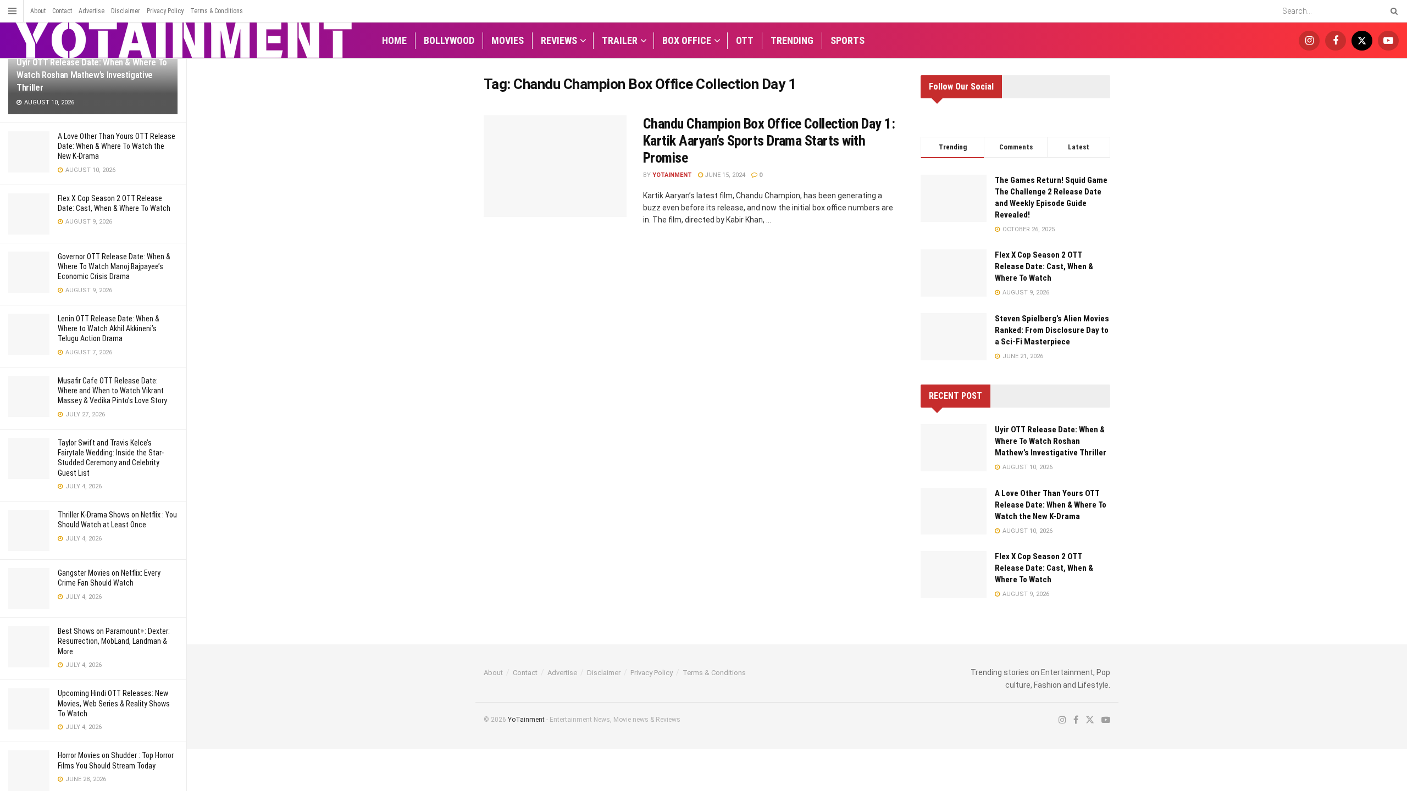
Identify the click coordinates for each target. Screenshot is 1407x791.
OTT (745, 40)
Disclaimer (125, 11)
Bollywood (449, 40)
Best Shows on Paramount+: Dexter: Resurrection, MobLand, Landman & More (114, 641)
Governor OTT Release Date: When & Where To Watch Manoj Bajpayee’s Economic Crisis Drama (114, 266)
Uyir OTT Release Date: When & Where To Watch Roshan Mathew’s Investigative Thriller (1050, 441)
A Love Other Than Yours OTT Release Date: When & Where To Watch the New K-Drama (116, 146)
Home (394, 40)
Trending (792, 40)
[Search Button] (1392, 11)
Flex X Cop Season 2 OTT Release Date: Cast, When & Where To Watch (1044, 266)
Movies (507, 40)
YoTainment (672, 175)
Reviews (559, 40)
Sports (847, 40)
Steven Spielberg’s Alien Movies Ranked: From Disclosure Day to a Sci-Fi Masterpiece (1052, 330)
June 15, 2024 (724, 175)
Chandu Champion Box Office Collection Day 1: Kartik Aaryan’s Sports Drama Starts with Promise (769, 140)
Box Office (686, 40)
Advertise (91, 11)
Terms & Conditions (216, 11)
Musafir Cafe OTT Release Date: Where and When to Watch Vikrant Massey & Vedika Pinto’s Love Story (112, 390)
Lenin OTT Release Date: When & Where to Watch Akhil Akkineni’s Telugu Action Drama (108, 328)
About (38, 11)
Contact (62, 11)
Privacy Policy (165, 11)
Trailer (620, 40)
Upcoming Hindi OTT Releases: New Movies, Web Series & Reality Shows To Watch (114, 703)
